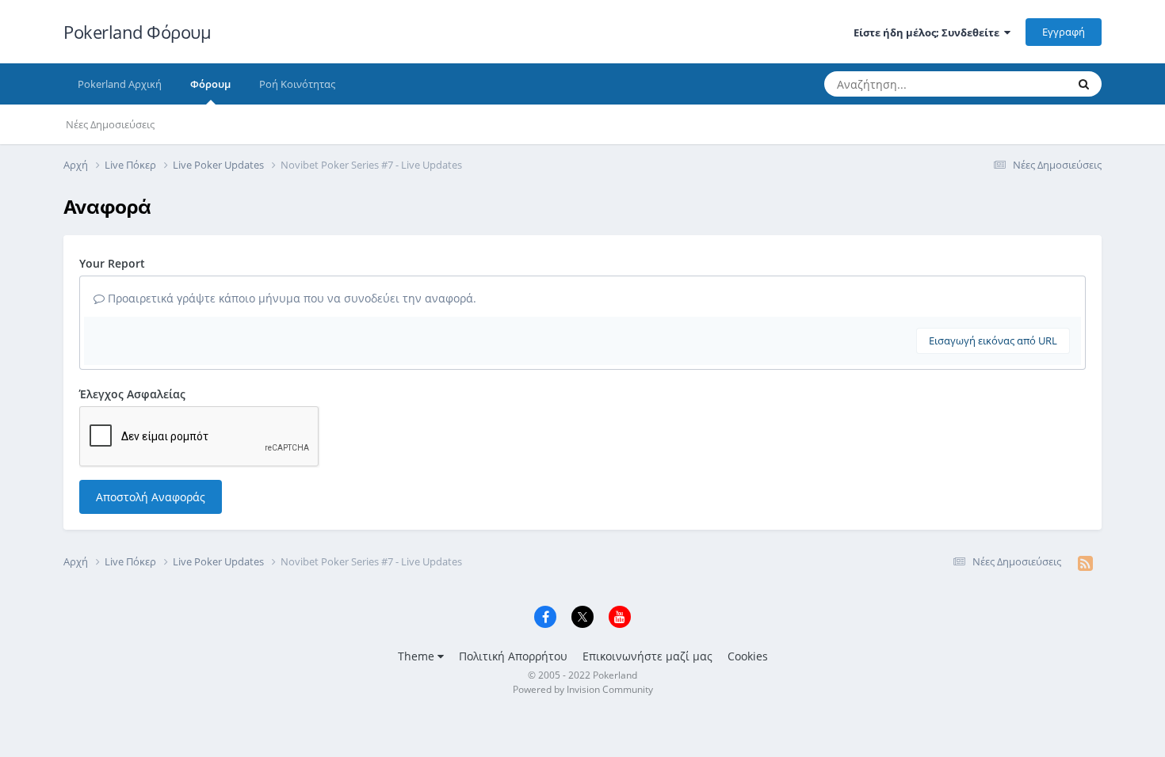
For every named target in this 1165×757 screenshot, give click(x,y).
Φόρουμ (210, 84)
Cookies (748, 656)
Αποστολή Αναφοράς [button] (150, 496)
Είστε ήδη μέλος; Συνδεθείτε (929, 32)
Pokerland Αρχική (120, 84)
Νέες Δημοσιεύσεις (110, 124)
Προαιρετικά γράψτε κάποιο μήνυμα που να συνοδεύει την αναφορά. (290, 298)
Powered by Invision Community (583, 689)
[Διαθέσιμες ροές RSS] (1085, 562)
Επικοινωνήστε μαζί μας (647, 656)
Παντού (1027, 83)
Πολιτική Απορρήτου (513, 656)
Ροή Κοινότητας (297, 84)
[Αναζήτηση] (1084, 84)
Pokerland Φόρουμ (137, 32)
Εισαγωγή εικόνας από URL (993, 340)
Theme (417, 656)
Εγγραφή (1063, 32)
